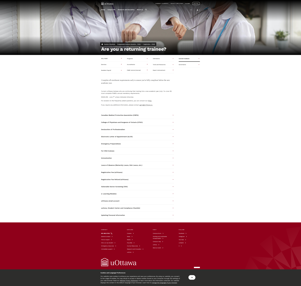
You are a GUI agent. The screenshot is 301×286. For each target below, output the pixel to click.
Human (132, 246)
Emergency (107, 246)
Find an (105, 239)
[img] (107, 3)
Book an (157, 248)
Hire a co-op (107, 243)
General (105, 236)
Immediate (106, 249)
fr (191, 9)
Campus (157, 233)
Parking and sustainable (160, 237)
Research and (134, 249)
